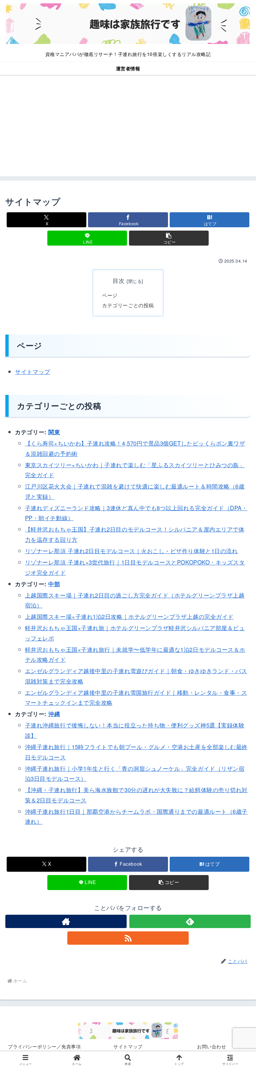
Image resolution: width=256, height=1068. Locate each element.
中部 (54, 584)
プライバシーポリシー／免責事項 (44, 1046)
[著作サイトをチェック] (66, 921)
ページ (110, 295)
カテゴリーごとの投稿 (128, 305)
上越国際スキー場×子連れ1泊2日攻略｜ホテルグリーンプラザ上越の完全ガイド (129, 616)
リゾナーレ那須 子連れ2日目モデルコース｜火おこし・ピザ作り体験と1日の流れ (131, 550)
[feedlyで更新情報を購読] (190, 921)
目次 (118, 281)
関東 (54, 432)
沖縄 (54, 714)
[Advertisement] (128, 129)
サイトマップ (32, 371)
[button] (169, 238)
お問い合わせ (211, 1046)
